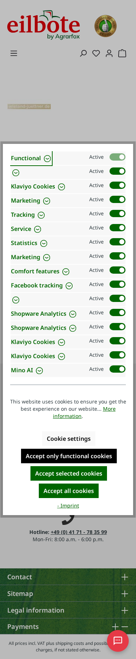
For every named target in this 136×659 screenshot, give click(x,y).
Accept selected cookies (68, 473)
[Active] (117, 157)
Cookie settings (69, 439)
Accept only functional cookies (69, 456)
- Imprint (68, 505)
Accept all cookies (69, 491)
